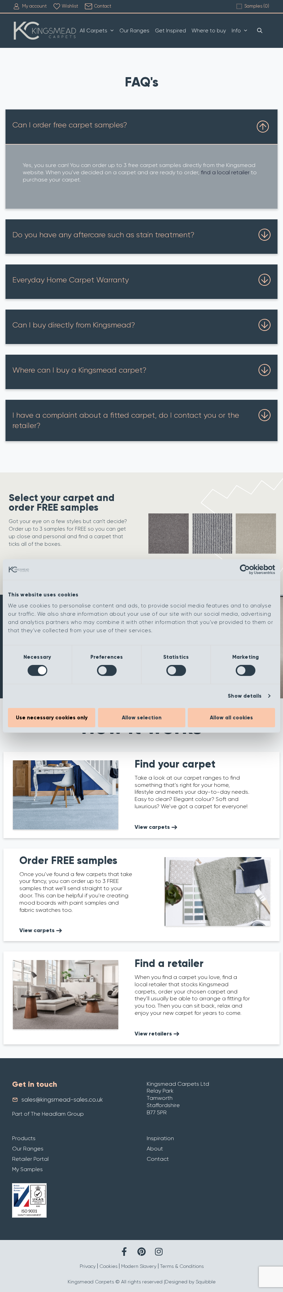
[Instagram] (159, 1251)
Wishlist (70, 6)
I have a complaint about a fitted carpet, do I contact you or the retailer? (125, 420)
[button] (141, 127)
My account (34, 6)
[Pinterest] (141, 1251)
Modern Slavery (138, 1266)
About (155, 1148)
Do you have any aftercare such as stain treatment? (103, 234)
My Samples (27, 1169)
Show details (245, 696)
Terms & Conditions (182, 1266)
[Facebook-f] (124, 1251)
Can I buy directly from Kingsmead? (73, 325)
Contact (102, 6)
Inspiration (160, 1138)
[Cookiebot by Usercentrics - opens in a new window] (245, 569)
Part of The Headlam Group (48, 1114)
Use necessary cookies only (52, 718)
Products (24, 1138)
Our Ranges (134, 31)
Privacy (88, 1266)
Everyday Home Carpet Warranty (70, 279)
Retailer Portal (30, 1159)
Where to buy (209, 31)
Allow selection (142, 718)
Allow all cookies (231, 718)
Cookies (108, 1266)
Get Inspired (170, 31)
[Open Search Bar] (259, 30)
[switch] (107, 670)
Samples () (256, 6)
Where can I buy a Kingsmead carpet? (79, 370)
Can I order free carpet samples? (69, 125)
